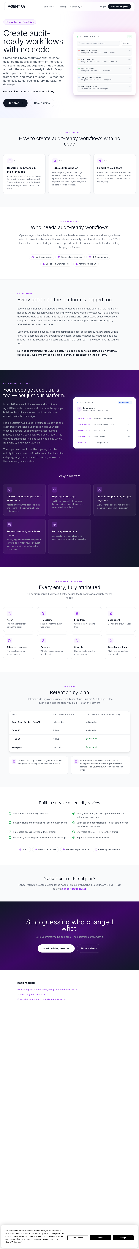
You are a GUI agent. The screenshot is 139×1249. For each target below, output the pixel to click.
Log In (103, 6)
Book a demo (42, 103)
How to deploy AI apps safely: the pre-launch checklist (45, 989)
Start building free (54, 948)
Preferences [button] (16, 1242)
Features (47, 6)
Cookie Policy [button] (15, 1239)
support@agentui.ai (74, 888)
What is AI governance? (29, 994)
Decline (100, 1238)
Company (75, 6)
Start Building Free (120, 6)
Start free (13, 103)
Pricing (62, 6)
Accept (123, 1238)
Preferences (78, 1238)
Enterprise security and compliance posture (39, 999)
